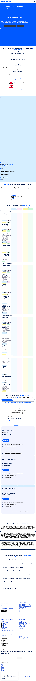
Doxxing (3, 628)
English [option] (2, 664)
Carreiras (20, 621)
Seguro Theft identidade (23, 607)
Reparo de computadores (6, 632)
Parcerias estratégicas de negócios (7, 634)
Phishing (3, 623)
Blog (3, 621)
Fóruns (20, 636)
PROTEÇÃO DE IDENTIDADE (23, 602)
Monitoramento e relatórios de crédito (25, 605)
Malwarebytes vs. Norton (23, 632)
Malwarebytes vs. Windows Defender (25, 633)
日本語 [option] (2, 665)
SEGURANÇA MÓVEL (4, 603)
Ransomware (4, 624)
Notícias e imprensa (22, 622)
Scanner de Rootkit (5, 597)
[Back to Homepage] (6, 2)
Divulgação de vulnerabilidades (24, 623)
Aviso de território (22, 625)
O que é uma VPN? (5, 627)
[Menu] (34, 2)
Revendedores (4, 635)
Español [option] (2, 667)
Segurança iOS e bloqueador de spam (8, 608)
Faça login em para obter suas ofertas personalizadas (18, 402)
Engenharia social (5, 622)
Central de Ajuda (22, 638)
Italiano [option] (2, 669)
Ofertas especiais (22, 626)
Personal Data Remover (23, 608)
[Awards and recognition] (5, 85)
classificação (2, 20)
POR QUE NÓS (21, 628)
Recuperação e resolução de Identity (25, 606)
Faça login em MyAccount (23, 637)
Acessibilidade (21, 678)
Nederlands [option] (3, 670)
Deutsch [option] (2, 666)
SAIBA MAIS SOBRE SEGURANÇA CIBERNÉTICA (9, 619)
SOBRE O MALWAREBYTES (23, 619)
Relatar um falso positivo (23, 624)
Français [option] (2, 668)
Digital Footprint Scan (22, 597)
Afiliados (3, 633)
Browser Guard (16, 397)
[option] (4, 664)
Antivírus (3, 626)
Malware (3, 625)
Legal (29, 676)
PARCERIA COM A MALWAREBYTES (7, 630)
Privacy (32, 676)
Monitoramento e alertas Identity (24, 604)
